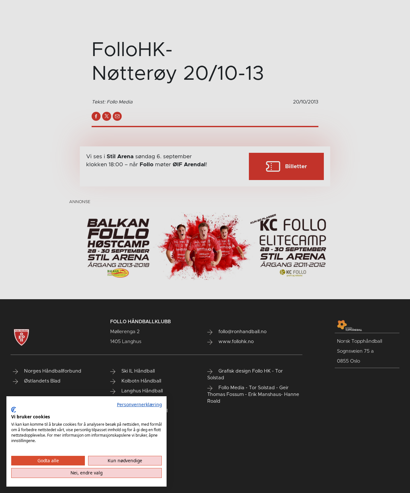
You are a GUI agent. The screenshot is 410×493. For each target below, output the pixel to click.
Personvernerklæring (139, 404)
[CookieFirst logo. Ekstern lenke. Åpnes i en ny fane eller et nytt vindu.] (13, 410)
